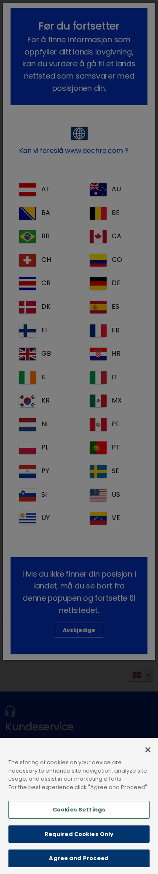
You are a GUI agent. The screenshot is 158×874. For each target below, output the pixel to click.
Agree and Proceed (79, 858)
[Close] (148, 750)
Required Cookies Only (79, 834)
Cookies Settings (79, 810)
